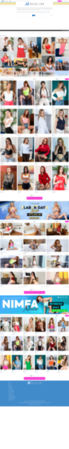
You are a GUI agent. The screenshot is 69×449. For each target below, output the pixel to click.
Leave (51, 15)
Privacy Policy (42, 12)
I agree (34, 15)
